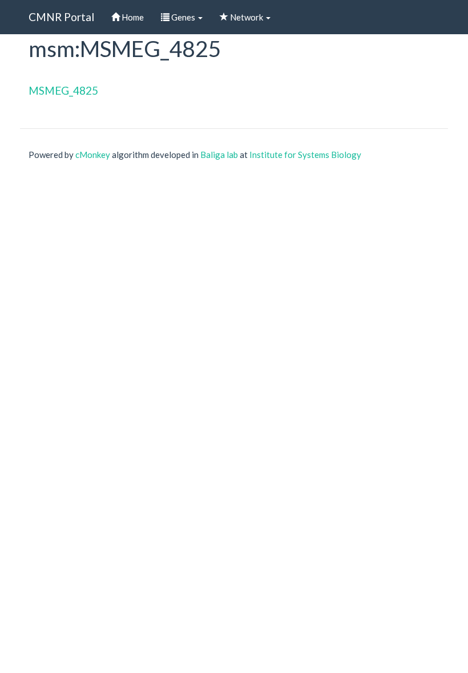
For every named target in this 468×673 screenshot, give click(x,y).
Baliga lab (219, 154)
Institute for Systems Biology (305, 154)
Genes (183, 17)
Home (132, 17)
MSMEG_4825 (63, 90)
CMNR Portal (61, 16)
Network (246, 17)
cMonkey (92, 154)
